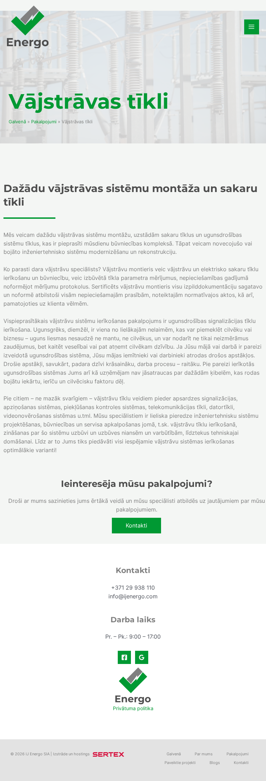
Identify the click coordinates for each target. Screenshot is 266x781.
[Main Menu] (251, 26)
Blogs (215, 762)
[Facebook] (124, 657)
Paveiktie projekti (180, 762)
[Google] (141, 657)
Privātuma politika (133, 708)
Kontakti (241, 762)
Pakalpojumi (43, 121)
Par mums (204, 753)
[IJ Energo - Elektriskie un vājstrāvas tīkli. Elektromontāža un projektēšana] (27, 27)
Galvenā (17, 121)
